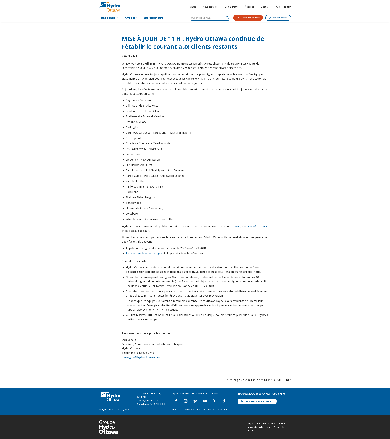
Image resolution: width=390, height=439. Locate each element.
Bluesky (195, 401)
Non (288, 379)
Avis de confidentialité (219, 409)
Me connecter (280, 17)
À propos (249, 6)
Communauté (231, 6)
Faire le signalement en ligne (144, 253)
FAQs (277, 6)
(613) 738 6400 (157, 403)
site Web (235, 226)
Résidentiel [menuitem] (108, 17)
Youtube (205, 401)
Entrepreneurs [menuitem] (153, 17)
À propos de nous (181, 393)
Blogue (264, 6)
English (287, 6)
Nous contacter (210, 6)
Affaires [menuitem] (130, 17)
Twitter (214, 401)
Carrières (214, 393)
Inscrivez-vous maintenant (259, 401)
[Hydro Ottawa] (109, 7)
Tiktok (224, 401)
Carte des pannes (250, 17)
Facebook (176, 401)
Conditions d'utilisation (195, 409)
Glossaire (177, 409)
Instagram (186, 401)
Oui (279, 379)
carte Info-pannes (256, 226)
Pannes (192, 6)
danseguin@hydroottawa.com (141, 357)
